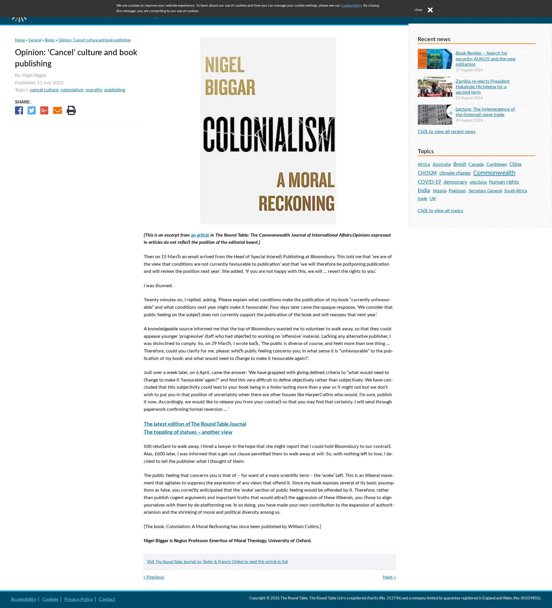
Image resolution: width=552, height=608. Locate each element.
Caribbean (496, 164)
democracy (455, 182)
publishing (114, 90)
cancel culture (44, 90)
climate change (455, 173)
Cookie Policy (351, 5)
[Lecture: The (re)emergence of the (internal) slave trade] (437, 108)
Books (50, 40)
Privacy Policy (78, 599)
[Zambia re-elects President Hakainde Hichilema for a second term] (437, 80)
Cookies (50, 599)
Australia (442, 164)
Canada (476, 164)
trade (422, 199)
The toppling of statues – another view (188, 432)
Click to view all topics (440, 210)
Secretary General (485, 191)
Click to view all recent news (447, 131)
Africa (424, 164)
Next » (389, 577)
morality (94, 90)
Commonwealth (494, 173)
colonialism (72, 90)
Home (20, 40)
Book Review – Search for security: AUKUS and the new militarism (486, 58)
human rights (504, 182)
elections (478, 182)
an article (200, 235)
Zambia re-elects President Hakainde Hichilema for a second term (483, 87)
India (424, 190)
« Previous (153, 577)
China (515, 164)
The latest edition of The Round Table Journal (195, 424)
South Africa (515, 191)
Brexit (459, 164)
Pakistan (457, 191)
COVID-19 (429, 182)
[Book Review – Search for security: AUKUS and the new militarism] (437, 52)
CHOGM (427, 173)
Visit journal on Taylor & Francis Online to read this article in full (217, 562)
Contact (107, 599)
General (34, 40)
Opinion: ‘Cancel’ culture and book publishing (94, 40)
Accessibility (23, 599)
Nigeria (439, 191)
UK (433, 198)
